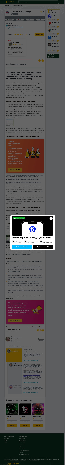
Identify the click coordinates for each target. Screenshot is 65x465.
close (51, 218)
